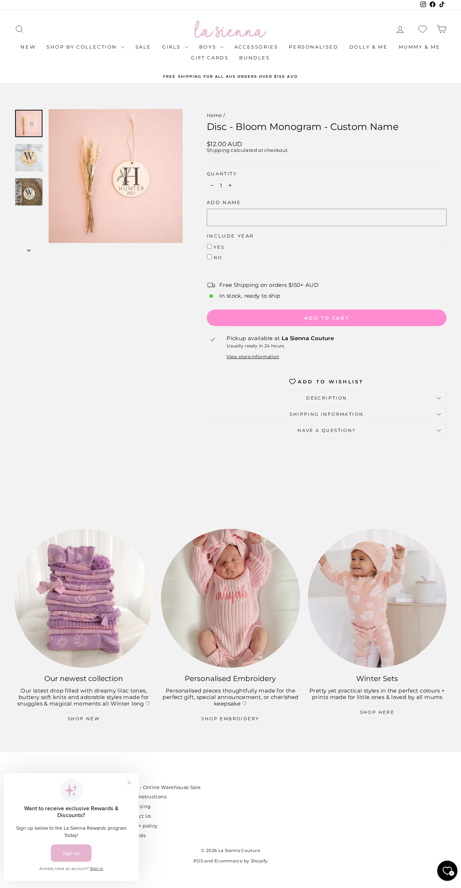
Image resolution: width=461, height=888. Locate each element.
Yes (219, 247)
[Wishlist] (422, 29)
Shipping (218, 150)
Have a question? (326, 430)
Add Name (224, 202)
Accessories (256, 47)
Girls (172, 47)
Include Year (230, 236)
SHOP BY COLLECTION (82, 47)
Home (214, 115)
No (218, 257)
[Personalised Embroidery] (230, 598)
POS (198, 861)
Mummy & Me (419, 47)
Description (326, 398)
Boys (208, 47)
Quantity (222, 173)
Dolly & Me (368, 47)
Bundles (254, 57)
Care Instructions (145, 796)
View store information (253, 356)
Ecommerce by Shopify (241, 861)
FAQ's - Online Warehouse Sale (163, 787)
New (28, 47)
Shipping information (326, 414)
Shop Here (377, 712)
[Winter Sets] (377, 598)
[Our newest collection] (83, 598)
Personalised (313, 47)
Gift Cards (209, 57)
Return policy (141, 826)
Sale (143, 47)
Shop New (84, 718)
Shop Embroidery (230, 718)
